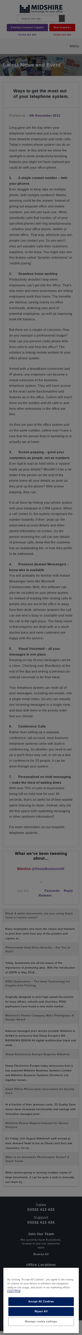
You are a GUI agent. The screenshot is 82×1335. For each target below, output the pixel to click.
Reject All (41, 1311)
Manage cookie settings (41, 1321)
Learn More (13, 1291)
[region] (41, 1300)
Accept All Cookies (41, 1301)
